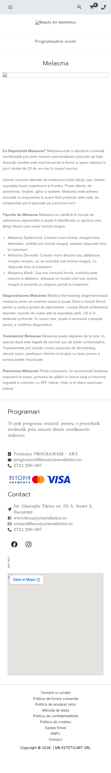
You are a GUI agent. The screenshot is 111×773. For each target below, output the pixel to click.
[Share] (33, 763)
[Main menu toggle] (10, 7)
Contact (55, 739)
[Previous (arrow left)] (6, 770)
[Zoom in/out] (6, 763)
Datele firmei (55, 728)
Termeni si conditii (55, 693)
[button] (79, 7)
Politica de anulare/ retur (55, 704)
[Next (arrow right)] (19, 770)
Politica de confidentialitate (55, 716)
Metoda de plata (55, 710)
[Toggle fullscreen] (19, 763)
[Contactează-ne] (103, 7)
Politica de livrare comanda (55, 699)
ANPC (55, 733)
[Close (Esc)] (46, 763)
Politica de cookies (55, 722)
